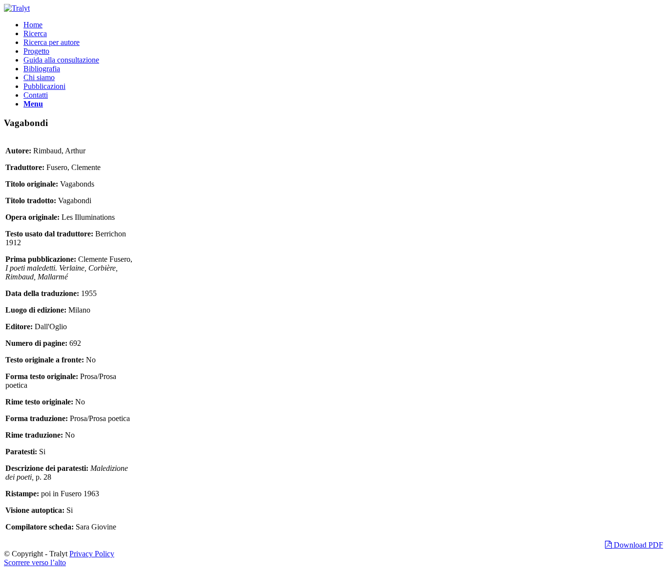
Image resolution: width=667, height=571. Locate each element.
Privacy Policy (91, 554)
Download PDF (637, 545)
